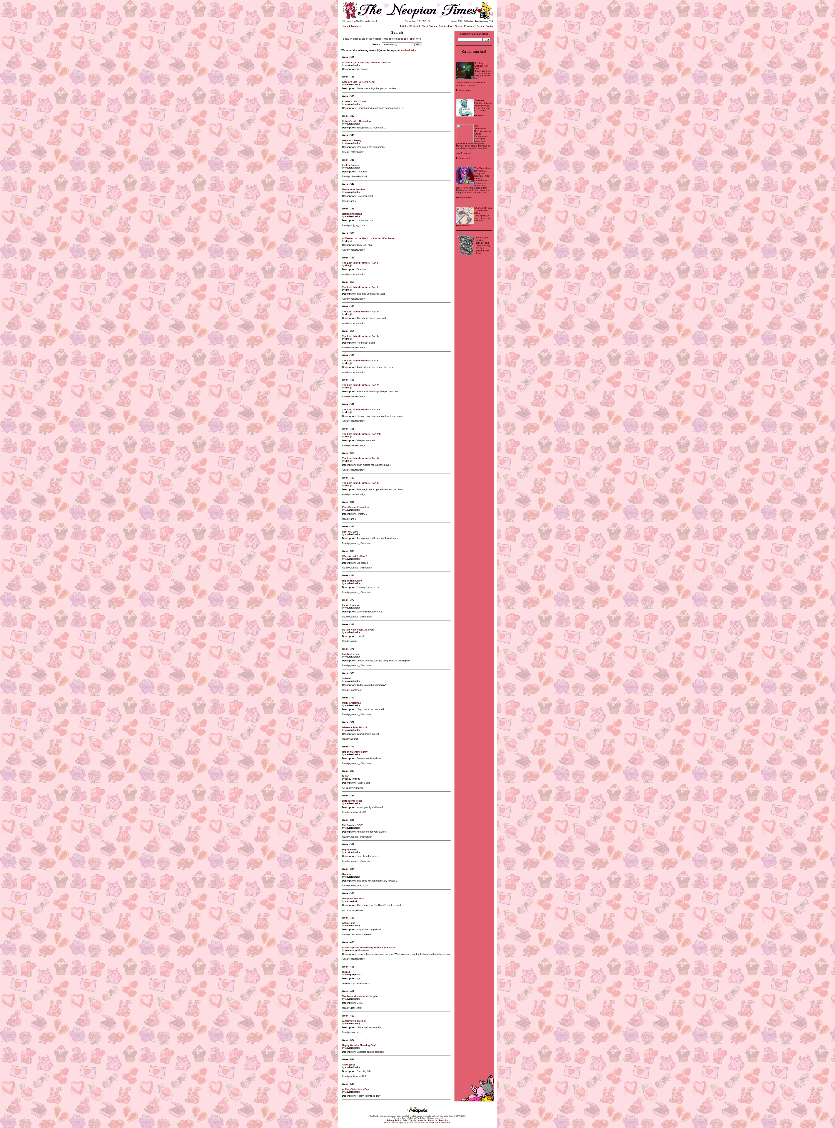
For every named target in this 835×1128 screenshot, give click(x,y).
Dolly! (345, 776)
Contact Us (420, 1120)
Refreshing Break (352, 213)
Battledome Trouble (353, 189)
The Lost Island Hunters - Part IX (360, 458)
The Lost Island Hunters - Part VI (360, 385)
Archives (356, 26)
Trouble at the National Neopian (360, 996)
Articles (404, 26)
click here (415, 38)
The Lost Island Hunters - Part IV (360, 336)
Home (345, 26)
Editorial (415, 26)
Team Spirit (348, 1064)
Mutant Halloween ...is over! (358, 629)
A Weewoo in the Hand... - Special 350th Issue (368, 238)
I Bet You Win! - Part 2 (354, 556)
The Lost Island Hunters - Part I (360, 262)
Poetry (489, 26)
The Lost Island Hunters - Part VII (361, 409)
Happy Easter (349, 849)
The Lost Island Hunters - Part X (360, 483)
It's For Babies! (350, 165)
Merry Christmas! (352, 702)
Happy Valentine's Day (354, 751)
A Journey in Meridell (354, 1021)
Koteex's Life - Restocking (357, 121)
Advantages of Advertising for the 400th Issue (368, 947)
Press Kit (443, 1120)
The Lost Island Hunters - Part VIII (361, 434)
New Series (455, 26)
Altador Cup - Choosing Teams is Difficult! (366, 62)
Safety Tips (408, 1120)
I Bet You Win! (350, 531)
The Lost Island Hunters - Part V (360, 360)
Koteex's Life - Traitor (354, 101)
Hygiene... (347, 874)
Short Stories (429, 26)
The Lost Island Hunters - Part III (360, 311)
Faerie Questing (351, 605)
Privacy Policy (394, 1120)
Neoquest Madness (353, 898)
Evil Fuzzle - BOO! (352, 825)
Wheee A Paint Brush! (354, 727)
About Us (432, 1120)
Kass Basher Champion (355, 507)
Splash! (346, 678)
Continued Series (474, 26)
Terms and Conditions (439, 1122)
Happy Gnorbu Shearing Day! (359, 1045)
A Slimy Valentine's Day (355, 1089)
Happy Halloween (352, 580)
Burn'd (346, 972)
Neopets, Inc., (446, 1116)
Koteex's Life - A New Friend (358, 82)
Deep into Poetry (351, 140)
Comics (443, 26)
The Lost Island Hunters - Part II (360, 287)
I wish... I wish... (351, 654)
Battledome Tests (352, 800)
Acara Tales (348, 923)
